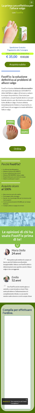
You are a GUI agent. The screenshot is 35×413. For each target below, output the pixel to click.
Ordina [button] (17, 148)
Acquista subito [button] (17, 64)
